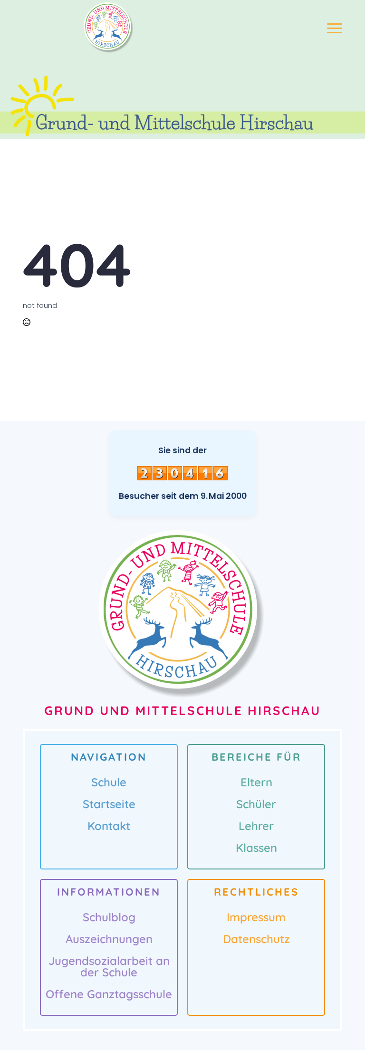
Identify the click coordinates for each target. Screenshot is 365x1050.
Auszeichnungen (109, 939)
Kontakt (108, 825)
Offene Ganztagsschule (109, 994)
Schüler (256, 804)
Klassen (256, 847)
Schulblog (109, 917)
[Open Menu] (334, 28)
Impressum (256, 917)
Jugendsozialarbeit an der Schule (109, 966)
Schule (108, 782)
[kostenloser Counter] (182, 472)
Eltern (256, 782)
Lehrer (256, 825)
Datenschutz (256, 939)
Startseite (109, 804)
